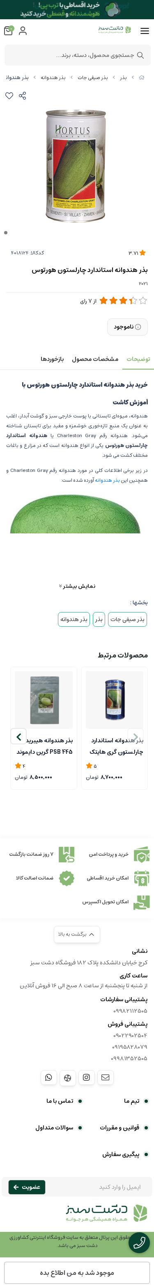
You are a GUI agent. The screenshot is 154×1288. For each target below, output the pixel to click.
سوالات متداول (54, 1128)
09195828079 (129, 1047)
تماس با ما (59, 1101)
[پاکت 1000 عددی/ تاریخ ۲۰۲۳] (44, 700)
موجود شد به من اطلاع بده (77, 1273)
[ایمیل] (105, 1077)
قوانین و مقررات (119, 1128)
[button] (18, 736)
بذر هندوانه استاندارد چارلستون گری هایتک (116, 745)
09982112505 (130, 1011)
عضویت (31, 1187)
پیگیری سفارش (120, 1154)
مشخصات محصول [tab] (95, 359)
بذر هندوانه (53, 77)
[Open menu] (145, 31)
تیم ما (131, 1101)
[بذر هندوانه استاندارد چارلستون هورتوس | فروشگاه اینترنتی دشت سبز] (77, 1217)
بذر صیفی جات (93, 77)
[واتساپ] (49, 1077)
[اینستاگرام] (86, 1077)
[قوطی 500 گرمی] (115, 700)
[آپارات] (68, 1078)
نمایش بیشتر (78, 586)
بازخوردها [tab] (52, 359)
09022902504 (130, 1036)
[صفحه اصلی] (142, 77)
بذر (123, 77)
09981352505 (129, 1059)
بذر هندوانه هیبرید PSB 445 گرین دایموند (44, 745)
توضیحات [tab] (138, 359)
